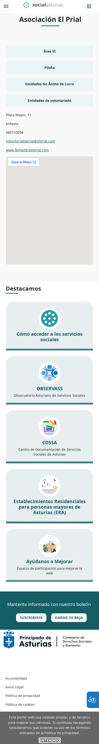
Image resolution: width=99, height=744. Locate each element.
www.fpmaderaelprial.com (27, 150)
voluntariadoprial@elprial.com (30, 141)
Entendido (49, 740)
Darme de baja (69, 617)
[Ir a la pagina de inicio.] (46, 5)
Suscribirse (31, 617)
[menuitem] (16, 678)
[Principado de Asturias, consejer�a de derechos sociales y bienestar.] (48, 639)
